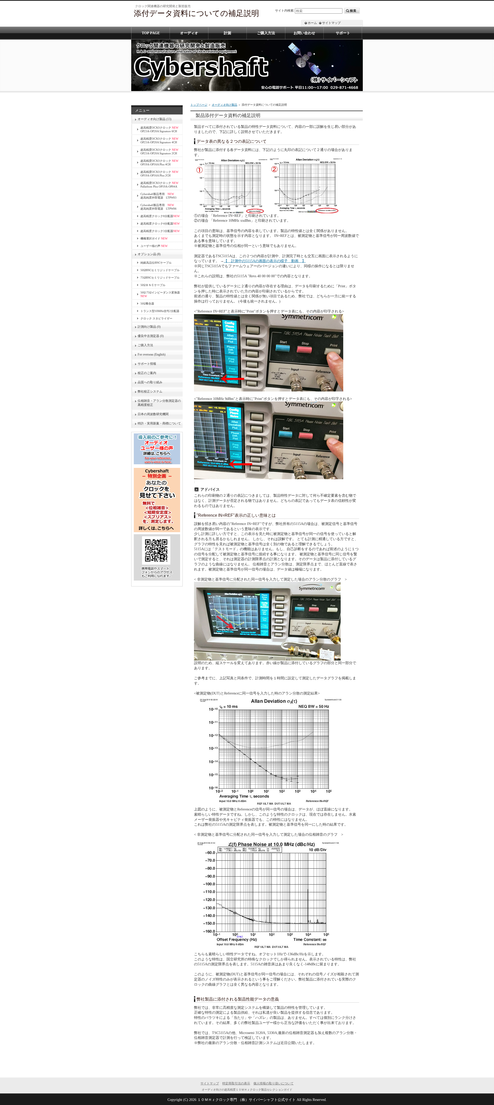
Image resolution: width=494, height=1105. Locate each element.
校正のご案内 (147, 373)
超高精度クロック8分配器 (160, 216)
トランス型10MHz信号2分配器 (159, 311)
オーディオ (189, 33)
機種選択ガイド (153, 238)
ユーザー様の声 (153, 245)
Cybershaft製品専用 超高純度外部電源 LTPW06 (158, 206)
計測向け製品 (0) (149, 326)
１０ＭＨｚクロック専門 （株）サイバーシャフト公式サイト (246, 1100)
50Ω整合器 (147, 303)
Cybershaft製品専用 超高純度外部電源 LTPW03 (158, 195)
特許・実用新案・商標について (159, 423)
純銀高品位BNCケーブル (156, 262)
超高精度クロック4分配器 (160, 223)
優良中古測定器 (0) (151, 336)
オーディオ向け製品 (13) (154, 119)
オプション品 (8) (149, 254)
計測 (227, 33)
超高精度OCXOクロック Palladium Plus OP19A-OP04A (159, 184)
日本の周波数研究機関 (153, 414)
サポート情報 (147, 364)
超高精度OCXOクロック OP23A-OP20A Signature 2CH (159, 151)
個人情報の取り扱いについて (273, 1083)
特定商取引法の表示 (236, 1083)
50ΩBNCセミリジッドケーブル (160, 270)
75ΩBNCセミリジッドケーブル (160, 277)
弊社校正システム (151, 391)
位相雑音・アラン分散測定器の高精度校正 (159, 403)
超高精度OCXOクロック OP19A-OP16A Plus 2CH (159, 173)
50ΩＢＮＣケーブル (152, 285)
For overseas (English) (151, 354)
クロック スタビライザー (156, 318)
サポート (343, 33)
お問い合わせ (304, 33)
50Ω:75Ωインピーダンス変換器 (160, 294)
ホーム (312, 23)
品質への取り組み (150, 382)
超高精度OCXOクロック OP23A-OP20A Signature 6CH (159, 129)
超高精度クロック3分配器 (160, 231)
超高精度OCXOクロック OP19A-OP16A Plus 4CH (159, 162)
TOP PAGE (151, 33)
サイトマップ (331, 23)
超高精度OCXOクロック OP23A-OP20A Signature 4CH (159, 140)
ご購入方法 (145, 345)
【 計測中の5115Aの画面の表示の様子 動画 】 (265, 261)
